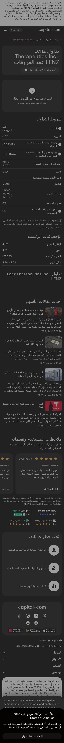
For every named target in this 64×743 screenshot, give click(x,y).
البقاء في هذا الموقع (32, 736)
